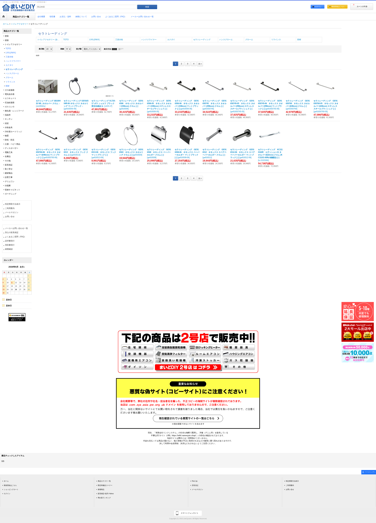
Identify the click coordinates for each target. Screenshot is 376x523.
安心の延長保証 (11, 232)
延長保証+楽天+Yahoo (106, 493)
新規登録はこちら (338, 7)
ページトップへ (370, 472)
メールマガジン (11, 212)
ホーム (6, 481)
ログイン (318, 7)
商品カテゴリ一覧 (104, 481)
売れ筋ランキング (104, 498)
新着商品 (101, 489)
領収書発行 (10, 245)
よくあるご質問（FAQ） (15, 237)
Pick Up (194, 481)
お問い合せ (10, 216)
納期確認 (9, 249)
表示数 (42, 49)
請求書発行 (10, 241)
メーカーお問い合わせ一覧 (16, 228)
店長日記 (195, 485)
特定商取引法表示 (12, 204)
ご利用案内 (10, 208)
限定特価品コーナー (105, 485)
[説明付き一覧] (121, 49)
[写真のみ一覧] (115, 49)
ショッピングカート (11, 489)
